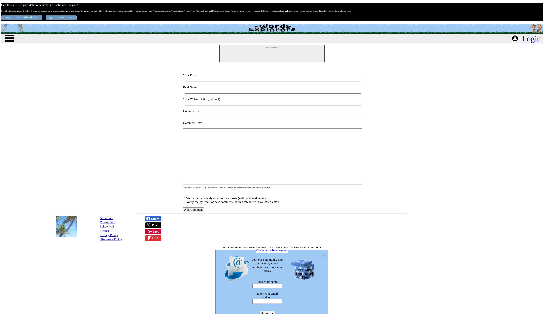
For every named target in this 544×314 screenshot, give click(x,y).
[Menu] (9, 38)
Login (531, 38)
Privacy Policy (109, 235)
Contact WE (107, 222)
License (105, 230)
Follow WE (107, 226)
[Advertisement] (272, 55)
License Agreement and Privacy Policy (180, 11)
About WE (106, 218)
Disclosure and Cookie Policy (224, 11)
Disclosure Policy (111, 239)
